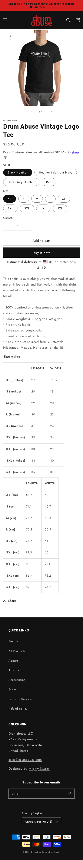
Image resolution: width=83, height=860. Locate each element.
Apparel (14, 660)
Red (49, 182)
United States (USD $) (38, 822)
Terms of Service (20, 699)
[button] (5, 20)
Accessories (17, 680)
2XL (10, 208)
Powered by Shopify (51, 852)
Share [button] (12, 600)
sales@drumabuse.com (25, 759)
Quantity (8, 218)
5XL (60, 208)
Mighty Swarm (39, 768)
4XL (43, 208)
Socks (13, 689)
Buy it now (41, 252)
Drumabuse (36, 852)
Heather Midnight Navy (55, 172)
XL (64, 199)
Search (13, 641)
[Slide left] (31, 111)
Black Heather (18, 172)
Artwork (14, 670)
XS (9, 199)
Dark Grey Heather (21, 182)
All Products (17, 651)
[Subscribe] (69, 793)
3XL (27, 208)
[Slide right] (51, 111)
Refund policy (18, 708)
